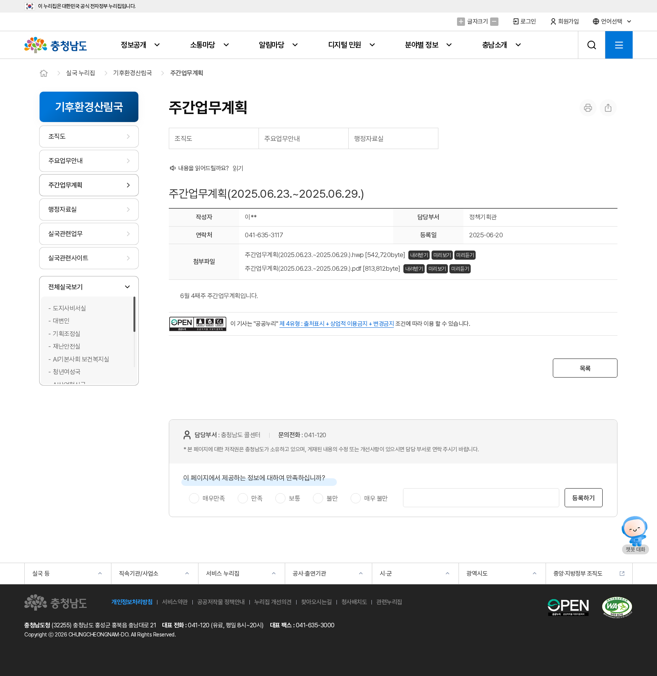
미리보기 (442, 255)
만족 (256, 498)
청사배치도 (354, 602)
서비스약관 (175, 602)
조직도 (56, 136)
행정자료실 (62, 209)
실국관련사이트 (68, 258)
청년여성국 (67, 372)
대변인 (61, 321)
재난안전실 (67, 346)
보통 (294, 498)
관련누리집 (389, 602)
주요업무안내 (65, 161)
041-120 (315, 435)
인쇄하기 (588, 107)
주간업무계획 (186, 73)
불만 (332, 498)
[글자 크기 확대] (461, 21)
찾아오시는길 (316, 602)
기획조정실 (67, 334)
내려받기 (419, 255)
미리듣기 (465, 255)
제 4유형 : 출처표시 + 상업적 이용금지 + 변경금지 (336, 323)
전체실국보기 (65, 287)
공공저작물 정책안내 (221, 602)
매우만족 (214, 498)
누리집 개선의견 (273, 602)
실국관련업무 (65, 234)
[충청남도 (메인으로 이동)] (55, 602)
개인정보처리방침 (131, 602)
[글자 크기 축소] (494, 21)
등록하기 (583, 498)
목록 (585, 368)
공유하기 (608, 107)
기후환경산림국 (132, 73)
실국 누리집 (80, 73)
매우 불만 (376, 498)
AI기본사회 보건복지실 (81, 359)
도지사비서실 (69, 308)
